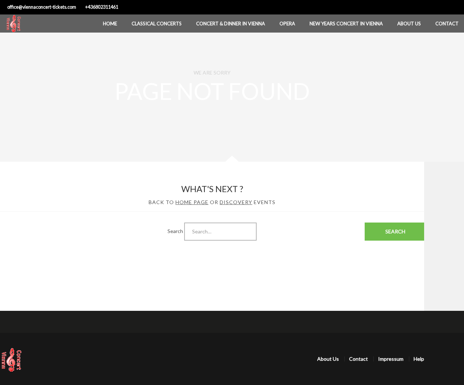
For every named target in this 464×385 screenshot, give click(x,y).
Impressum (390, 359)
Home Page (191, 202)
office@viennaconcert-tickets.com (41, 7)
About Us (328, 359)
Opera (287, 23)
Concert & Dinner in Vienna (230, 23)
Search (175, 231)
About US (409, 23)
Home (110, 23)
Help (419, 359)
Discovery (236, 202)
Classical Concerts (157, 23)
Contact (447, 23)
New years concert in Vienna (346, 23)
